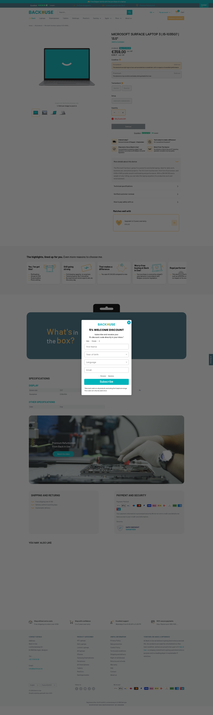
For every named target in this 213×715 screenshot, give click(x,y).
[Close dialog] (129, 322)
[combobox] (105, 354)
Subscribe (106, 381)
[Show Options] (126, 354)
